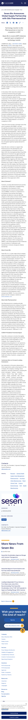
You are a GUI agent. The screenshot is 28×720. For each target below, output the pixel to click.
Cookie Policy (5, 709)
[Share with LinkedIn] (7, 23)
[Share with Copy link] (20, 23)
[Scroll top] (22, 630)
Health (24, 485)
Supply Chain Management (17, 476)
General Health (20, 473)
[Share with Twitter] (10, 23)
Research (12, 473)
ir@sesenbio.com (5, 469)
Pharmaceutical (14, 478)
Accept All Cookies (14, 717)
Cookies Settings (14, 713)
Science (21, 483)
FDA (20, 485)
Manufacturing (14, 488)
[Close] (26, 704)
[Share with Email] (17, 23)
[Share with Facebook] (13, 23)
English (4, 519)
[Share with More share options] (23, 23)
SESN (9, 45)
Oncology (22, 478)
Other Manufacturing (15, 481)
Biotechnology (14, 485)
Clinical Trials (13, 483)
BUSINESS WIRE (17, 43)
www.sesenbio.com (6, 296)
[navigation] (25, 3)
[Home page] (7, 3)
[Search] (21, 3)
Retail (24, 481)
